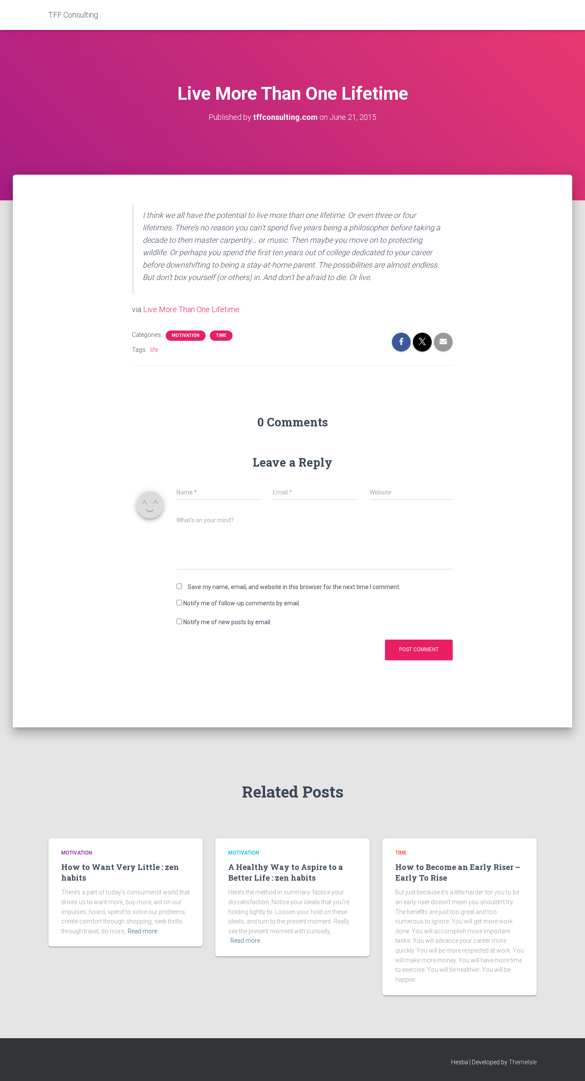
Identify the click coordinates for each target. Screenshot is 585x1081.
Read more (142, 931)
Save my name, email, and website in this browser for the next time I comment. (294, 587)
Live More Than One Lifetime (191, 309)
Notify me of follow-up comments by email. (241, 603)
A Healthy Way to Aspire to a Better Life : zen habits (285, 872)
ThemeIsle (523, 1062)
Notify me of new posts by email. (227, 622)
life (154, 349)
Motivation (186, 335)
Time (221, 335)
